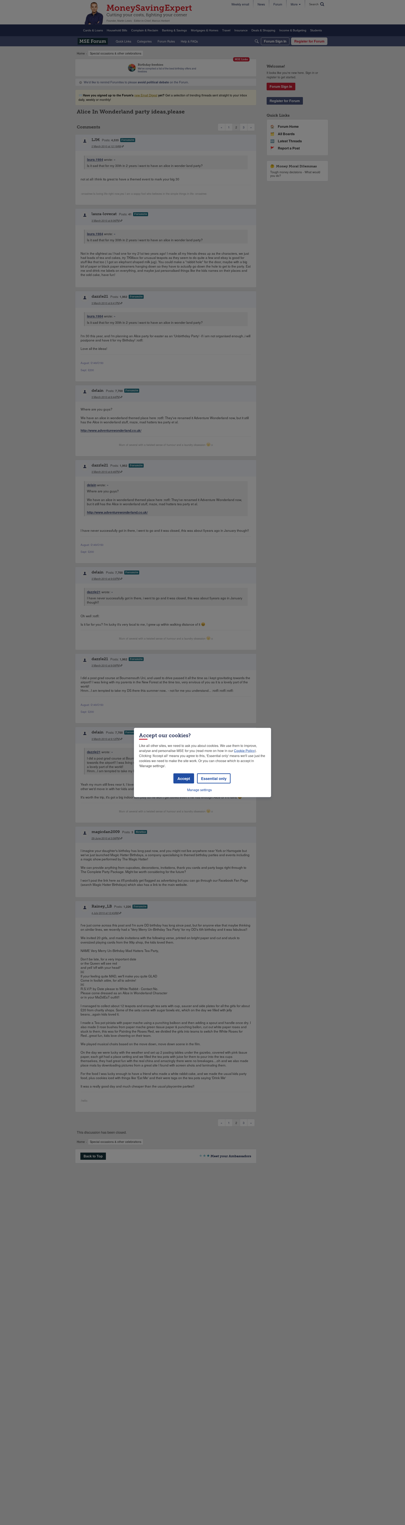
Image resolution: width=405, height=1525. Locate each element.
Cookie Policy (244, 750)
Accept (183, 778)
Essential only (214, 778)
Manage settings (199, 789)
